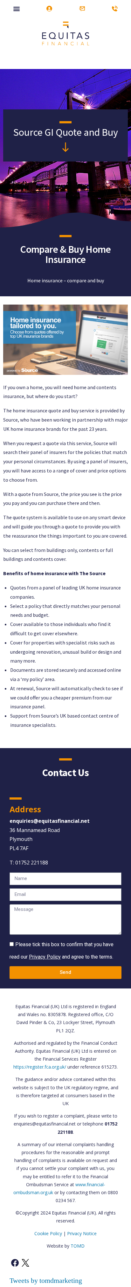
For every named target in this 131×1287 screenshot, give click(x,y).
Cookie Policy (48, 1233)
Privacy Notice (82, 1233)
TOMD (78, 1246)
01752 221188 (31, 862)
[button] (16, 8)
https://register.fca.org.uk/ (39, 1067)
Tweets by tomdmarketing (46, 1280)
